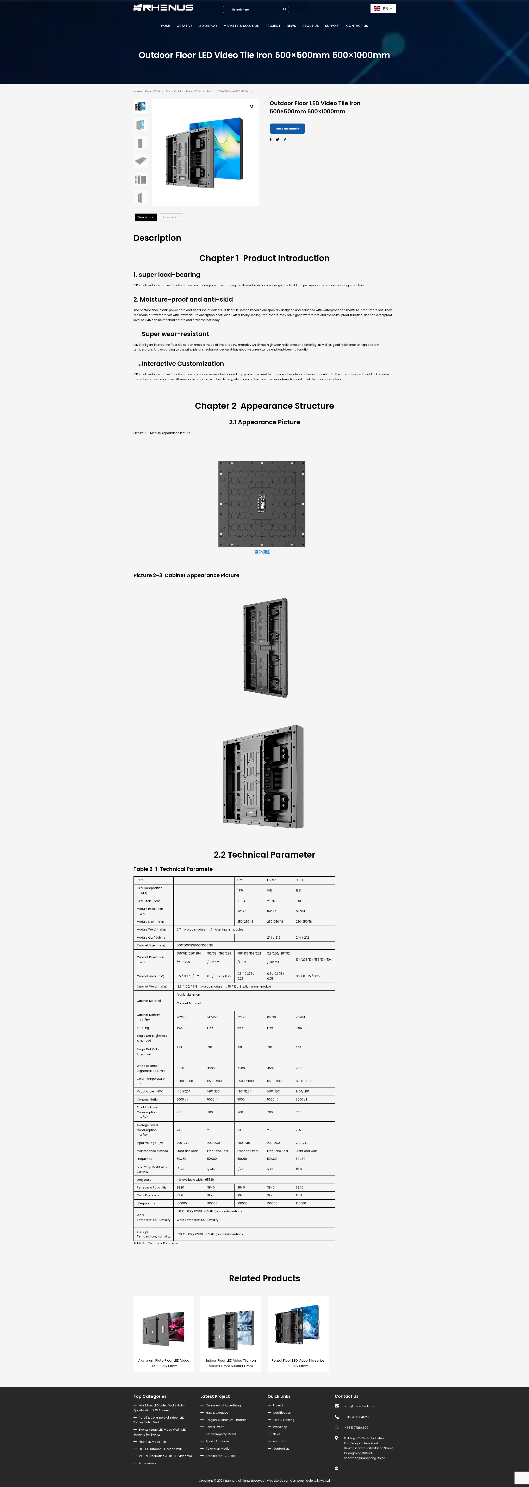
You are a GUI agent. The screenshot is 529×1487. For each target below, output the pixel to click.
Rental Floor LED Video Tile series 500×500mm (298, 1363)
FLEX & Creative (217, 1413)
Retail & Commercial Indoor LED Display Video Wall (158, 1420)
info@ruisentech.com (360, 1406)
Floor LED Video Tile (157, 91)
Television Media (218, 1449)
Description (146, 217)
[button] (251, 106)
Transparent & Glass (220, 1456)
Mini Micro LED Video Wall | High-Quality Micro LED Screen (159, 1407)
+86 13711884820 (357, 1417)
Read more (164, 1347)
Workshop (280, 1427)
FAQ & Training (283, 1420)
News (276, 1434)
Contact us (281, 1449)
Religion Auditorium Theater (226, 1420)
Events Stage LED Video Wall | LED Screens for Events (159, 1432)
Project (278, 1405)
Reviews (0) (171, 217)
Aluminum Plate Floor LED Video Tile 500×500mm (163, 1363)
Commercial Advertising (223, 1405)
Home (137, 91)
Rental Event (215, 1427)
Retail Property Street (221, 1434)
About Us (279, 1441)
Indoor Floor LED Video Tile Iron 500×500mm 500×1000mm (231, 1363)
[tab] (146, 217)
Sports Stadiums (217, 1441)
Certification (282, 1413)
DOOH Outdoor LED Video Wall (160, 1449)
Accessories (147, 1463)
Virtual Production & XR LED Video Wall (166, 1456)
